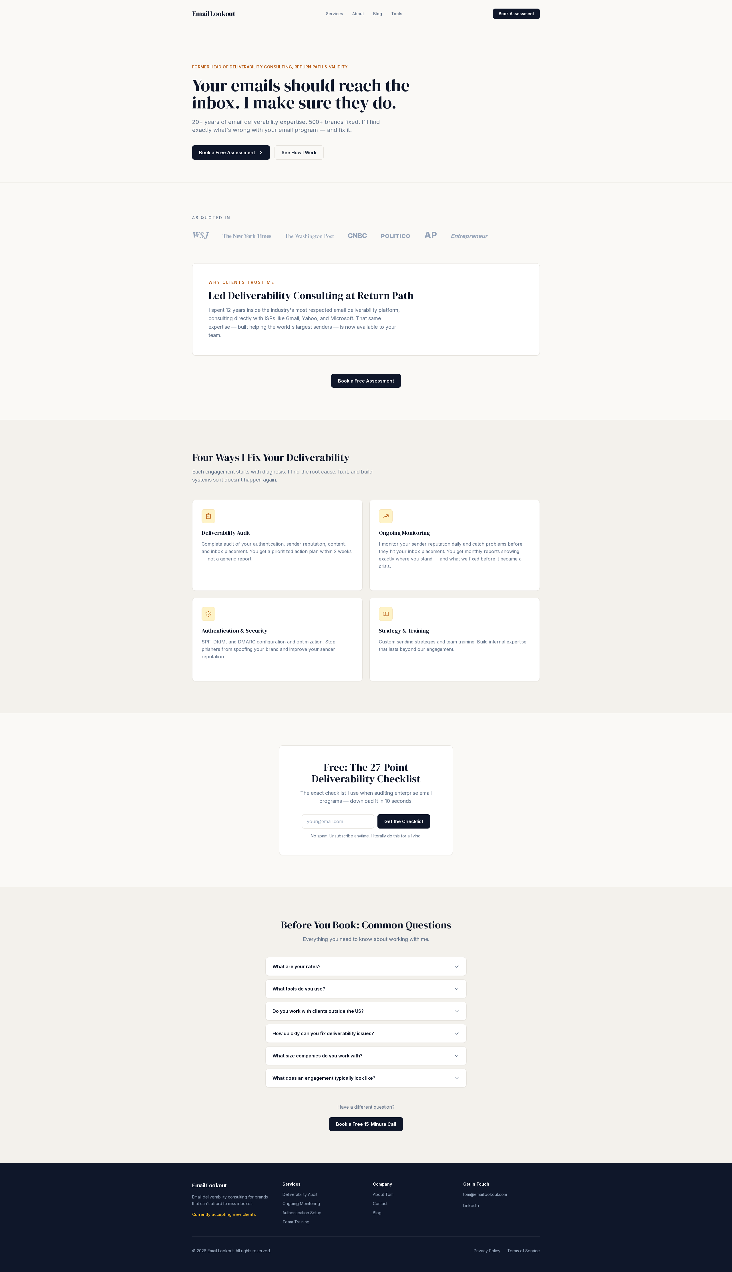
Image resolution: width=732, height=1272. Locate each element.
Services (334, 13)
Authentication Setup (302, 1212)
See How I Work (299, 152)
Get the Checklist (403, 821)
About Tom (383, 1194)
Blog (377, 13)
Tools (396, 13)
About (358, 13)
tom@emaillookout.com (485, 1194)
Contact (380, 1203)
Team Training (296, 1221)
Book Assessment (516, 13)
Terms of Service (523, 1250)
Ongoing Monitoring (301, 1203)
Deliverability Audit (300, 1194)
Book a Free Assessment (227, 152)
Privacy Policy (487, 1250)
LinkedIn (471, 1205)
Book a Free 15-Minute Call (366, 1124)
